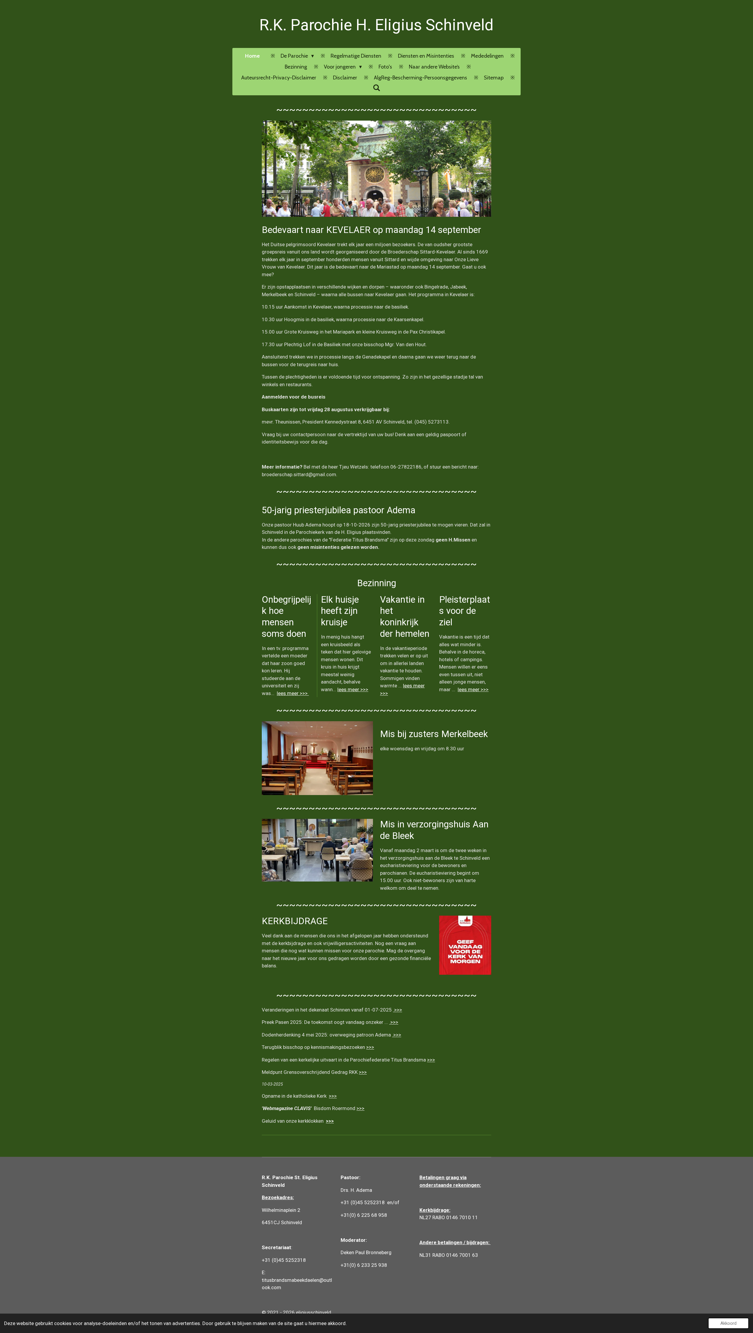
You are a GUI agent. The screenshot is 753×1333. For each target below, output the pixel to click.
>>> (397, 1010)
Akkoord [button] (728, 1323)
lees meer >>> (293, 693)
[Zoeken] (376, 88)
